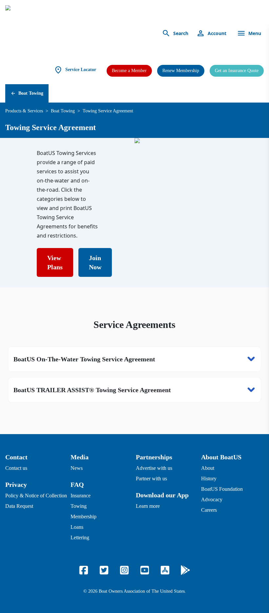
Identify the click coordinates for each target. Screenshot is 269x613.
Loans (77, 527)
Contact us (16, 468)
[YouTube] (145, 570)
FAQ (77, 484)
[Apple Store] (165, 570)
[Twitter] (104, 570)
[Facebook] (84, 570)
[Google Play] (185, 570)
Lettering (80, 537)
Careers (209, 510)
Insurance (81, 495)
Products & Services (24, 110)
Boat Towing (30, 93)
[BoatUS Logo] (66, 33)
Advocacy (211, 499)
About (207, 468)
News (77, 468)
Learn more (148, 506)
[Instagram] (124, 570)
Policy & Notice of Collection (36, 495)
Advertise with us (154, 468)
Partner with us (151, 478)
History (209, 478)
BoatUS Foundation (222, 489)
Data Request (19, 506)
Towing (79, 506)
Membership (83, 516)
